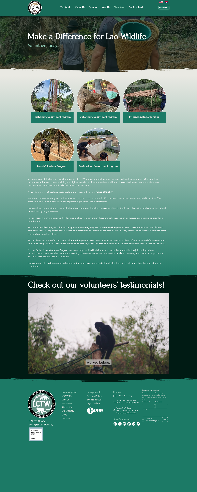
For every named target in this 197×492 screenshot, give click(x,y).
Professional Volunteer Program (52, 250)
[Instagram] (124, 424)
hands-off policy (104, 191)
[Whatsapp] (115, 424)
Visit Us (65, 399)
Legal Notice (93, 403)
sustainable (64, 191)
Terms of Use (94, 399)
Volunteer (67, 403)
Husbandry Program (88, 227)
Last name (158, 402)
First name (146, 402)
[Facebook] (120, 424)
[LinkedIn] (129, 424)
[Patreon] (138, 424)
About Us (67, 407)
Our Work (67, 396)
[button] (165, 370)
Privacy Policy (94, 396)
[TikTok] (133, 424)
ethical (50, 191)
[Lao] (166, 2)
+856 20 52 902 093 (132, 403)
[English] (161, 2)
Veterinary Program (111, 227)
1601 (134, 401)
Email (144, 410)
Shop (64, 414)
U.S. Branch (68, 411)
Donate (66, 418)
